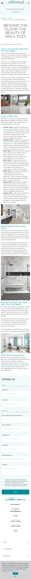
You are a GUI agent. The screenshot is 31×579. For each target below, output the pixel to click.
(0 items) (28, 3)
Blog (11, 18)
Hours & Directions (15, 511)
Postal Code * (5, 445)
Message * (4, 464)
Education (6, 556)
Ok (15, 573)
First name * (5, 389)
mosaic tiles (14, 67)
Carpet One (4, 18)
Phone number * (6, 424)
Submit (15, 492)
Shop (5, 542)
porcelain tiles (7, 142)
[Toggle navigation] (2, 3)
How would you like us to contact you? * (12, 415)
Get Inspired (7, 549)
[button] (22, 3)
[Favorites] (25, 3)
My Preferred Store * (7, 455)
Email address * (6, 435)
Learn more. (10, 570)
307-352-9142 (15, 12)
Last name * (5, 399)
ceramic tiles (7, 129)
